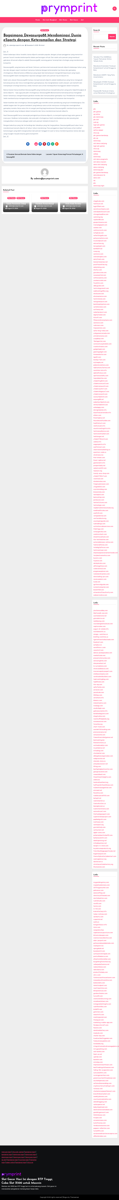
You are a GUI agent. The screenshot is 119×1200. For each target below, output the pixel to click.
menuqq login (6, 1152)
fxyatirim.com (98, 283)
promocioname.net (100, 732)
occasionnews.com (100, 1120)
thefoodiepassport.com (101, 814)
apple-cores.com (99, 832)
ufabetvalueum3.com (100, 386)
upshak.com (97, 1057)
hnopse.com (97, 1118)
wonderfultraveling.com (101, 729)
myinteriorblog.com (100, 489)
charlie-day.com (99, 1036)
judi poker (96, 127)
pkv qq (95, 138)
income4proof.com (100, 241)
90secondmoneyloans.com (102, 320)
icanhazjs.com (98, 822)
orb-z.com (97, 975)
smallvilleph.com (99, 708)
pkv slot (96, 119)
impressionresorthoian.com (102, 1065)
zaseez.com (97, 227)
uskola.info (97, 442)
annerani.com (98, 690)
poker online (10, 1162)
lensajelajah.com (99, 246)
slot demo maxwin (99, 162)
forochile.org (97, 724)
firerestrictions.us (99, 743)
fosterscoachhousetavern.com (104, 977)
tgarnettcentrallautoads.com (103, 639)
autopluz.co (97, 645)
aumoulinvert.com (99, 811)
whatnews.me (98, 455)
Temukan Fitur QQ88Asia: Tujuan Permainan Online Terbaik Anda (16, 204)
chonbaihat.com (99, 753)
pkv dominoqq (98, 117)
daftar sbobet (98, 130)
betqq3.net (97, 798)
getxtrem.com (98, 1012)
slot (82, 20)
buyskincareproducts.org (102, 848)
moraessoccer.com (99, 721)
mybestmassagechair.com (102, 787)
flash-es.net (97, 1054)
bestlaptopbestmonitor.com (103, 769)
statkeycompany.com (100, 674)
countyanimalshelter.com (102, 1099)
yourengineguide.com (101, 521)
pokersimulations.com (101, 365)
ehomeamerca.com (100, 296)
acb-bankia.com (99, 1051)
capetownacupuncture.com (103, 932)
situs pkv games (18, 1152)
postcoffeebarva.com (100, 956)
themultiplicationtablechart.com (104, 856)
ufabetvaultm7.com (100, 389)
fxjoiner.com (97, 561)
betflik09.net (97, 249)
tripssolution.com (99, 328)
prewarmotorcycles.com (101, 658)
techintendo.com (99, 299)
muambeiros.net (99, 748)
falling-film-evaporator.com (103, 1070)
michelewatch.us (99, 631)
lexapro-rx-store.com (100, 846)
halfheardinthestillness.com (103, 785)
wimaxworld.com (99, 735)
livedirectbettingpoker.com (102, 1038)
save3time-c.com (99, 647)
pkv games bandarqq (100, 135)
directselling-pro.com (100, 576)
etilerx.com (97, 415)
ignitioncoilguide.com (101, 584)
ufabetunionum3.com (101, 383)
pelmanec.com (98, 890)
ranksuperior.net (99, 1104)
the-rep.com (97, 684)
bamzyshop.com (99, 497)
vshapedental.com (99, 516)
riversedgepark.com (100, 225)
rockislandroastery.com (101, 574)
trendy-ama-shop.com (101, 473)
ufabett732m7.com (100, 476)
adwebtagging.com (100, 1102)
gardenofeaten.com (100, 993)
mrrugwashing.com (100, 1049)
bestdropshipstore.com (101, 304)
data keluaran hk (99, 175)
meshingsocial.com (100, 1017)
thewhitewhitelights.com (102, 777)
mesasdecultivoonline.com (102, 980)
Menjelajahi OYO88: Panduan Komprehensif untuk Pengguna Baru (104, 84)
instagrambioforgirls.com (102, 1004)
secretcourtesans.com (101, 209)
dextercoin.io (98, 862)
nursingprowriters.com (101, 1075)
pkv (94, 109)
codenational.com (99, 568)
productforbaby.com (100, 972)
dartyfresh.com (98, 259)
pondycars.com (98, 500)
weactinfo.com (98, 1014)
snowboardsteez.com (100, 1001)
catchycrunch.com (100, 230)
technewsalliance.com (101, 431)
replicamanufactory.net (101, 368)
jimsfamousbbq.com (100, 610)
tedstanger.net (98, 436)
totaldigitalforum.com (101, 547)
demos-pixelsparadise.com (102, 653)
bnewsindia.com (99, 492)
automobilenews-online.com (103, 542)
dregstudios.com (99, 716)
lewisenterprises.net (100, 262)
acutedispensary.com (100, 1080)
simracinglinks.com (100, 661)
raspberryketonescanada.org (103, 508)
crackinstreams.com (100, 346)
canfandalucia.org (99, 518)
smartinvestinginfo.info (101, 428)
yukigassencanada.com (101, 333)
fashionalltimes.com (100, 545)
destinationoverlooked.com (102, 1110)
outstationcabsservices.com (103, 526)
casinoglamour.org (99, 859)
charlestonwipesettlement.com (104, 1091)
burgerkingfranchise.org (102, 962)
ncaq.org (96, 251)
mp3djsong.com (99, 621)
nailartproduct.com (100, 312)
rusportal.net (98, 919)
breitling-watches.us (100, 637)
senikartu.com (98, 917)
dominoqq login (98, 186)
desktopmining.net (100, 840)
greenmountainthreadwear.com (104, 1078)
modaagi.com (98, 706)
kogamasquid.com (99, 854)
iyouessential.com (99, 275)
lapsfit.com (97, 357)
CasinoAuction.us (99, 803)
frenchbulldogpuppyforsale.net (104, 851)
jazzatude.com (98, 692)
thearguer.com (98, 1020)
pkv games (97, 112)
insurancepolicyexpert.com (102, 671)
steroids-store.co (99, 761)
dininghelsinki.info (99, 410)
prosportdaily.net (99, 465)
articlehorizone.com (100, 336)
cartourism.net (98, 830)
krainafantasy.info (99, 911)
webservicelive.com (100, 595)
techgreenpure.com (100, 301)
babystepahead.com (100, 1107)
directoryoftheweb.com (101, 895)
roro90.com (97, 903)
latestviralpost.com (100, 985)
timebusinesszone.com (101, 1125)
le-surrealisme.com (100, 666)
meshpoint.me (98, 946)
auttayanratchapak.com (101, 954)
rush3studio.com (99, 901)
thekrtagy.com (98, 529)
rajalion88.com (98, 219)
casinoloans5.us (99, 801)
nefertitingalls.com (100, 235)
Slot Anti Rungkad (50, 20)
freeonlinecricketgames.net (103, 737)
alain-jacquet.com (99, 940)
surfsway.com (98, 309)
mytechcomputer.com (101, 587)
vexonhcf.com (98, 650)
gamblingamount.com (101, 1112)
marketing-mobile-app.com (102, 1022)
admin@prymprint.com (16, 45)
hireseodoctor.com (99, 354)
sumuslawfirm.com (100, 1073)
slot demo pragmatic (100, 159)
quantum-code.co (99, 452)
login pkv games (99, 125)
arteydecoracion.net (100, 764)
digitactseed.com (99, 315)
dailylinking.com (99, 267)
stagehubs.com (98, 201)
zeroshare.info (98, 698)
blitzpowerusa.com (100, 991)
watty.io (96, 922)
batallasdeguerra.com (101, 713)
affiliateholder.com (99, 1136)
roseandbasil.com (99, 774)
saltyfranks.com (99, 687)
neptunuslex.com (99, 626)
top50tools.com (98, 682)
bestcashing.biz (98, 740)
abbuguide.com (98, 286)
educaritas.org (98, 243)
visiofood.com (98, 479)
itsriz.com (96, 927)
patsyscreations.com (100, 238)
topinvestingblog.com (101, 679)
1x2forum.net (98, 204)
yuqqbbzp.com (98, 338)
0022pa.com (97, 695)
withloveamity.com (100, 278)
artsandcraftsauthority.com (103, 592)
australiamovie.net (100, 616)
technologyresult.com (101, 288)
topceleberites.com (100, 378)
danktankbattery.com (100, 1030)
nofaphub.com (98, 233)
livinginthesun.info (100, 925)
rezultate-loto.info (100, 370)
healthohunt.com (99, 423)
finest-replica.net (99, 460)
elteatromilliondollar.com (102, 959)
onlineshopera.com (100, 257)
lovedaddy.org (98, 1044)
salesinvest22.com (100, 468)
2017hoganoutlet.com (101, 888)
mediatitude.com (99, 655)
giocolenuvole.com (100, 272)
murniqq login (24, 1160)
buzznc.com (97, 558)
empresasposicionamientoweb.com (105, 553)
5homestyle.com (99, 867)
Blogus (65, 1197)
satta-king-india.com (100, 331)
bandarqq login (30, 1152)
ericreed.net (97, 790)
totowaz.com (98, 1088)
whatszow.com (98, 293)
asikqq (95, 154)
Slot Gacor (74, 20)
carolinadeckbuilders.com (102, 676)
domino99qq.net (99, 893)
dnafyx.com (97, 270)
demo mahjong (98, 167)
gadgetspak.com (99, 349)
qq (94, 180)
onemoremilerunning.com (102, 999)
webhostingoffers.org (100, 291)
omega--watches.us (100, 634)
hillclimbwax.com (99, 1115)
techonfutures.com (100, 502)
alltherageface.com (100, 566)
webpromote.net (99, 758)
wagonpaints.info (99, 444)
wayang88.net (98, 399)
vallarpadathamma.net (101, 964)
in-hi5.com (97, 909)
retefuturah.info (99, 426)
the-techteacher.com (101, 539)
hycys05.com (98, 996)
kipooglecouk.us (99, 806)
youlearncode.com (99, 280)
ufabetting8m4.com (100, 381)
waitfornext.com (99, 447)
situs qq (96, 133)
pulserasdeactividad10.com (103, 835)
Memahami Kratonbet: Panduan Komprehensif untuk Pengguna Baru (45, 204)
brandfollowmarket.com (101, 1094)
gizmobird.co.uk (98, 618)
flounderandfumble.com (101, 420)
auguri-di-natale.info (100, 629)
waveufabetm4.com (100, 397)
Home (37, 20)
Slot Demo (63, 20)
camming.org (98, 217)
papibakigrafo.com (99, 819)
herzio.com (97, 906)
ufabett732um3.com (100, 439)
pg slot (4, 1160)
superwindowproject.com (102, 817)
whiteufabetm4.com (100, 405)
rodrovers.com (98, 325)
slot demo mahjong (100, 143)
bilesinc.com (97, 700)
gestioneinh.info (99, 463)
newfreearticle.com (100, 988)
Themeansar (74, 1197)
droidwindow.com (99, 481)
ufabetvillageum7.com (101, 391)
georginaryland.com (100, 772)
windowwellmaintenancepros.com (105, 1133)
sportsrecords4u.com (100, 376)
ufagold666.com (99, 487)
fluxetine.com (98, 793)
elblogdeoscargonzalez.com (103, 756)
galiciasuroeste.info (100, 711)
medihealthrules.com (100, 510)
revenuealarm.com (99, 579)
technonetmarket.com (101, 434)
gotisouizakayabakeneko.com (103, 943)
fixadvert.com (98, 642)
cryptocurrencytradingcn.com (104, 1086)
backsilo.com (97, 1059)
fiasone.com (97, 1028)
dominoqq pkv (98, 170)
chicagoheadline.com (100, 214)
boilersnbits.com (99, 983)
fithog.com (97, 766)
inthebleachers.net (100, 843)
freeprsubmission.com (101, 484)
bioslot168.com (98, 590)
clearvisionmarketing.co (101, 450)
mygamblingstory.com (101, 882)
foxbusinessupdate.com (101, 1041)
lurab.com (96, 582)
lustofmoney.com (99, 1123)
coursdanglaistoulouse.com (103, 624)
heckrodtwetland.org (100, 782)
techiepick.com (98, 494)
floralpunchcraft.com (100, 1025)
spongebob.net (98, 948)
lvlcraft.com (97, 317)
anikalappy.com (98, 407)
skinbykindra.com (99, 563)
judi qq (95, 122)
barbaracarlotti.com (100, 838)
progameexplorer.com (100, 571)
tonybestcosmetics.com (101, 555)
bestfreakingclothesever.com (103, 1067)
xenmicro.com (98, 254)
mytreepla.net (98, 362)
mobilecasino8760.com (101, 795)
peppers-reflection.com (101, 1128)
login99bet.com (98, 206)
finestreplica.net (99, 418)
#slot (43, 45)
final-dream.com (99, 457)
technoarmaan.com (100, 550)
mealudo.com (98, 1033)
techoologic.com (99, 505)
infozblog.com (98, 751)
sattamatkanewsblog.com (102, 1083)
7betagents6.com (99, 341)
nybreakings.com (99, 524)
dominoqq (96, 141)
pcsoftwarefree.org (100, 264)
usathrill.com (98, 513)
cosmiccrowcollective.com (102, 938)
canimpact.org (98, 825)
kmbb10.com (97, 1009)
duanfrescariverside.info (102, 412)
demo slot (96, 178)
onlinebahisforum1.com (101, 212)
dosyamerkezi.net (99, 663)
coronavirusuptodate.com (102, 344)
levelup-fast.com (99, 360)
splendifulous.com (99, 373)
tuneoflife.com (98, 1131)
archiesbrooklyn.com (100, 745)
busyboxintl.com (99, 951)
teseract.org (97, 471)
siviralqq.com (98, 1062)
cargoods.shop (98, 930)
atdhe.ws (96, 780)
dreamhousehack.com (101, 537)
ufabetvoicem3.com (100, 394)
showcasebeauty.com (101, 669)
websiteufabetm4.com (101, 402)
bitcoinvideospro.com (100, 935)
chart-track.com (99, 727)
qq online (96, 114)
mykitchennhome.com (101, 809)
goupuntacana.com (100, 222)
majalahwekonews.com (101, 885)
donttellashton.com (100, 898)
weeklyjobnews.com (100, 1096)
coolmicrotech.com (100, 534)
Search (96, 30)
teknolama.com (98, 970)
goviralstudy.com (99, 827)
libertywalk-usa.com (100, 613)
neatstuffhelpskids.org (101, 719)
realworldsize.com (99, 967)
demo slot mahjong (100, 164)
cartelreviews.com (99, 307)
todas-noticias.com (100, 914)
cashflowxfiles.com (100, 1006)
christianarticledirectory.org (103, 864)
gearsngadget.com (100, 352)
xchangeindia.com (99, 532)
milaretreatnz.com (99, 703)
